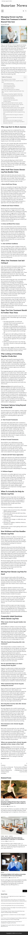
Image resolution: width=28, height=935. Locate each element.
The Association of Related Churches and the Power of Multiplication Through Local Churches (11, 922)
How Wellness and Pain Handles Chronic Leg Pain (12, 104)
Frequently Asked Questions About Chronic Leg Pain (13, 107)
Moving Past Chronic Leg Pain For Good (10, 106)
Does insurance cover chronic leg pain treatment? (12, 120)
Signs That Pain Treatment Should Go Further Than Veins (13, 91)
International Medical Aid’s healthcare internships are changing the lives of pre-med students (13, 875)
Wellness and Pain (5, 386)
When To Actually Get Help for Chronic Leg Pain (12, 103)
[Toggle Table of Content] (24, 77)
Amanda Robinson (4, 877)
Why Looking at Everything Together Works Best (12, 94)
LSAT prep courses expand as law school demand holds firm (12, 903)
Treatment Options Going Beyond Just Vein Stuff (12, 95)
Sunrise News (18, 933)
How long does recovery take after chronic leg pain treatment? (13, 118)
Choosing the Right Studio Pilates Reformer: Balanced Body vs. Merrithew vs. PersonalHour (12, 838)
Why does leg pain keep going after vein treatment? (13, 110)
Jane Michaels (5, 24)
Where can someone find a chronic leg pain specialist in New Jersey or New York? (13, 122)
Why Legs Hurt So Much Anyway (9, 79)
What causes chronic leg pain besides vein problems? (13, 109)
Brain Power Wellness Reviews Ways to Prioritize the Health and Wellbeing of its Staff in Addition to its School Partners (13, 803)
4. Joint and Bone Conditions (8, 88)
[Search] (26, 11)
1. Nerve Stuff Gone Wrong (8, 83)
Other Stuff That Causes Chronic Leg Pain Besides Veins (12, 81)
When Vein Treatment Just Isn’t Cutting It (10, 89)
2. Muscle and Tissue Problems (9, 85)
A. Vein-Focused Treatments (8, 97)
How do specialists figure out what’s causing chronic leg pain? (14, 112)
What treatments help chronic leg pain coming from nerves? (13, 115)
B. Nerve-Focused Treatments (9, 98)
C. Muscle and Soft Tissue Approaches (10, 100)
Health (7, 758)
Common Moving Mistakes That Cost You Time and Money (12, 905)
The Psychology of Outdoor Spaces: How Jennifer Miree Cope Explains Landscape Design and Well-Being (12, 912)
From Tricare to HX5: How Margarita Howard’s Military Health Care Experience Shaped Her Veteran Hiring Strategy (14, 919)
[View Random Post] (23, 11)
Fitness (2, 836)
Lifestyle (11, 836)
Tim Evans (3, 841)
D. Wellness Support (7, 101)
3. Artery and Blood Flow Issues (9, 86)
